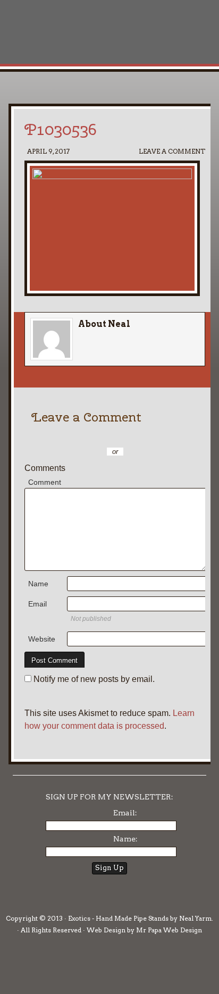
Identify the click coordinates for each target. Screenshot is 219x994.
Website (41, 639)
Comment (44, 482)
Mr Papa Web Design (169, 930)
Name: (125, 839)
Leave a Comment (172, 151)
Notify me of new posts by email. (94, 679)
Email (37, 604)
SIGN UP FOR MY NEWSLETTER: (109, 797)
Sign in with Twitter (72, 436)
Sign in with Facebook (168, 436)
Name (38, 583)
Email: (125, 812)
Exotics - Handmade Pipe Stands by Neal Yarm (87, 42)
